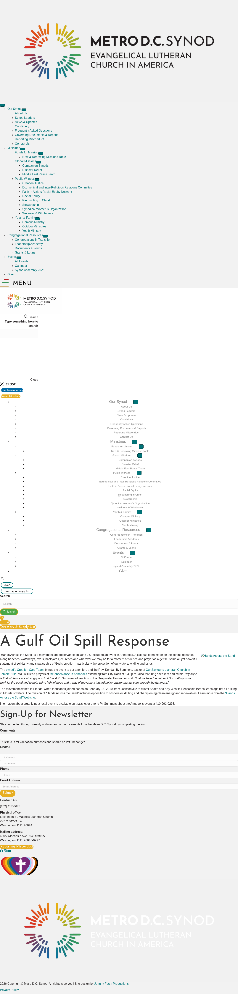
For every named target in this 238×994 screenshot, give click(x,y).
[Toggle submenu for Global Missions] (38, 162)
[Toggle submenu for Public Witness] (37, 179)
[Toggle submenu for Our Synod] (24, 109)
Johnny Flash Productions (111, 983)
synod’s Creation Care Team (25, 669)
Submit (8, 793)
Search (5, 596)
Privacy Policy (9, 989)
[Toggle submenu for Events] (19, 258)
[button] (2, 579)
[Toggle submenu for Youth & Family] (37, 218)
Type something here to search (21, 323)
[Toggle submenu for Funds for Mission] (40, 153)
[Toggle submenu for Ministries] (22, 149)
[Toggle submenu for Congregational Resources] (45, 236)
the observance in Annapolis (68, 674)
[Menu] (2, 105)
